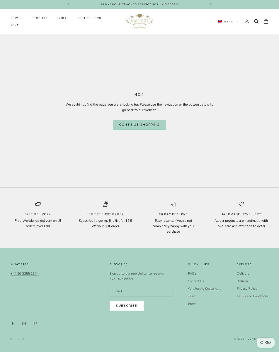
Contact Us (196, 281)
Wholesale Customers (204, 288)
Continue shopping (139, 125)
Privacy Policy (247, 288)
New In (16, 18)
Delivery (243, 273)
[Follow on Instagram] (24, 323)
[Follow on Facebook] (12, 323)
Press (192, 304)
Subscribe (126, 306)
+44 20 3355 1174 (24, 273)
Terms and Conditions (253, 296)
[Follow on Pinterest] (35, 323)
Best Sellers (89, 18)
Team (192, 296)
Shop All (40, 18)
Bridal (63, 18)
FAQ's (192, 273)
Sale (14, 24)
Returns (242, 281)
